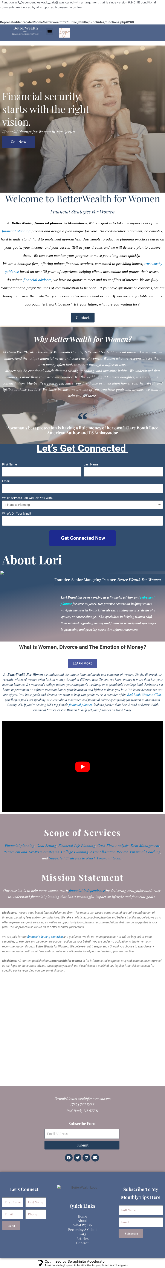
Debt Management (145, 845)
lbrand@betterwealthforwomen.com (83, 1098)
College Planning (74, 851)
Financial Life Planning (76, 845)
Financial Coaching (145, 851)
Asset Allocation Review (109, 851)
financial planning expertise (45, 936)
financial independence (87, 890)
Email (5, 481)
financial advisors (37, 280)
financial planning (16, 231)
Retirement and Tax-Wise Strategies (31, 851)
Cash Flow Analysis (112, 845)
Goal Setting (46, 845)
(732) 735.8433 (82, 1104)
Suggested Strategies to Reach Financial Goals (85, 858)
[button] (49, 31)
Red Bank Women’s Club (144, 694)
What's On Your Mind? (16, 513)
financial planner (80, 704)
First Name (9, 464)
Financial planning (19, 845)
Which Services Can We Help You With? (27, 498)
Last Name (91, 464)
